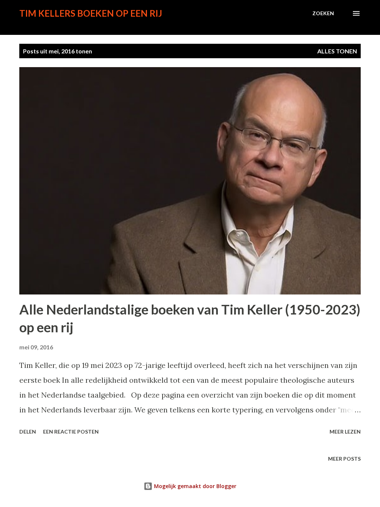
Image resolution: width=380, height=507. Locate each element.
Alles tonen (337, 51)
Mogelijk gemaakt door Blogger (194, 486)
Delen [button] (27, 431)
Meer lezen (345, 431)
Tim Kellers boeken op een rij (90, 13)
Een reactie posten (71, 431)
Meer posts (344, 458)
